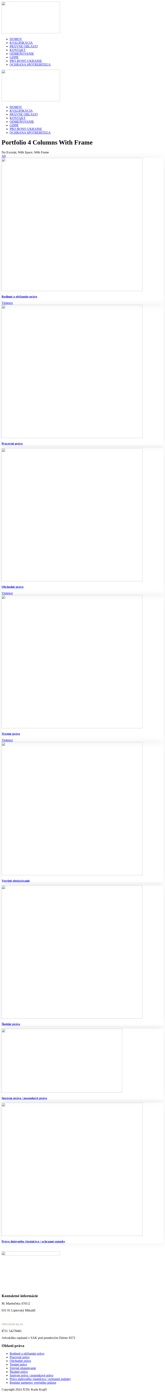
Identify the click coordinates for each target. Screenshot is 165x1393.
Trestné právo (11, 733)
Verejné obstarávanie (16, 880)
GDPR (14, 57)
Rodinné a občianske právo (19, 296)
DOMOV (16, 39)
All (4, 156)
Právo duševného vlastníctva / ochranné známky (33, 1241)
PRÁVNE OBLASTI (24, 46)
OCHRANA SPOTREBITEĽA (30, 64)
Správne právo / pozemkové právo (24, 1098)
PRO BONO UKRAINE (26, 61)
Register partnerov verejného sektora (33, 1382)
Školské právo (11, 1024)
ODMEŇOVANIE (22, 53)
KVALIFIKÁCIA (21, 42)
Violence (7, 303)
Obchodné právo (13, 586)
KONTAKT (18, 50)
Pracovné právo (12, 443)
